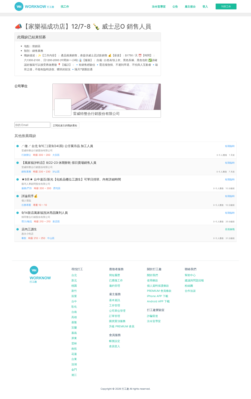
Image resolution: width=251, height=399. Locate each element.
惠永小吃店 (27, 233)
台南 (74, 312)
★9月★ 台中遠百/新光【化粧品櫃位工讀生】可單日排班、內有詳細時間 (71, 179)
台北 (74, 275)
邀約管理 (114, 285)
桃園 (74, 285)
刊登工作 (226, 6)
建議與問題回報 (194, 280)
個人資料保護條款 (158, 285)
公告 (175, 6)
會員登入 (114, 346)
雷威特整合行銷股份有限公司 (37, 150)
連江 (74, 375)
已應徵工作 (116, 280)
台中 (74, 301)
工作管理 (114, 305)
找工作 (65, 6)
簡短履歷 (114, 275)
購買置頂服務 (117, 321)
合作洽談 (190, 290)
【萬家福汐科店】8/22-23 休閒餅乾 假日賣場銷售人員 (59, 162)
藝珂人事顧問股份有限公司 (36, 183)
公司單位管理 (117, 310)
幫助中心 (190, 275)
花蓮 (74, 354)
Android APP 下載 (158, 301)
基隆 (74, 322)
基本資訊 (114, 300)
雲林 (74, 343)
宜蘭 (74, 327)
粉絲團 (189, 285)
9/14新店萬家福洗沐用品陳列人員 (45, 212)
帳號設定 (114, 341)
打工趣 (34, 6)
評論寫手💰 (30, 196)
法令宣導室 (159, 6)
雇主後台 (190, 6)
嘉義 (74, 332)
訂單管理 (114, 316)
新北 (74, 280)
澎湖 (74, 364)
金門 (74, 369)
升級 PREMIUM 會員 (121, 326)
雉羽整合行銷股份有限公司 (36, 217)
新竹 (74, 290)
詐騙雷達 (152, 316)
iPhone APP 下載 (157, 296)
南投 (74, 348)
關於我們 (152, 275)
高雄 (74, 317)
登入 (205, 6)
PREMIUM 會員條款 (159, 290)
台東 (74, 359)
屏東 (74, 338)
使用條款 (152, 280)
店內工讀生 (29, 229)
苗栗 (74, 296)
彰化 (74, 306)
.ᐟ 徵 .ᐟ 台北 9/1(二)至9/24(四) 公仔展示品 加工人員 (57, 146)
